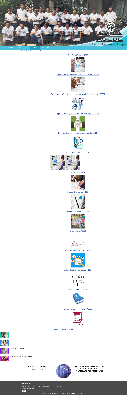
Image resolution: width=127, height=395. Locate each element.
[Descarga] (4, 358)
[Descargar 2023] (72, 162)
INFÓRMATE (28, 51)
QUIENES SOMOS (52, 393)
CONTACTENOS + (79, 393)
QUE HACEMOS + (61, 393)
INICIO (22, 51)
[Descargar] (78, 64)
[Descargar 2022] (57, 162)
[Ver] (4, 335)
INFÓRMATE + (70, 393)
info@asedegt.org (62, 386)
